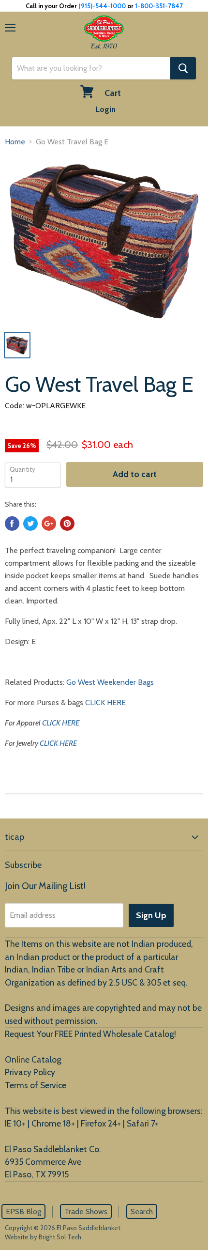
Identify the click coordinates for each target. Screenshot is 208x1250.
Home (15, 141)
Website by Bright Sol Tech (43, 1237)
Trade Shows (85, 1211)
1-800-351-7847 (159, 6)
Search (142, 1211)
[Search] (183, 68)
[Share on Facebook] (12, 523)
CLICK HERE (105, 702)
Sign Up (151, 915)
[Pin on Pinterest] (67, 523)
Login (106, 109)
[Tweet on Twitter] (30, 523)
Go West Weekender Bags (110, 682)
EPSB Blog (23, 1211)
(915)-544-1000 (102, 6)
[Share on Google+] (49, 523)
